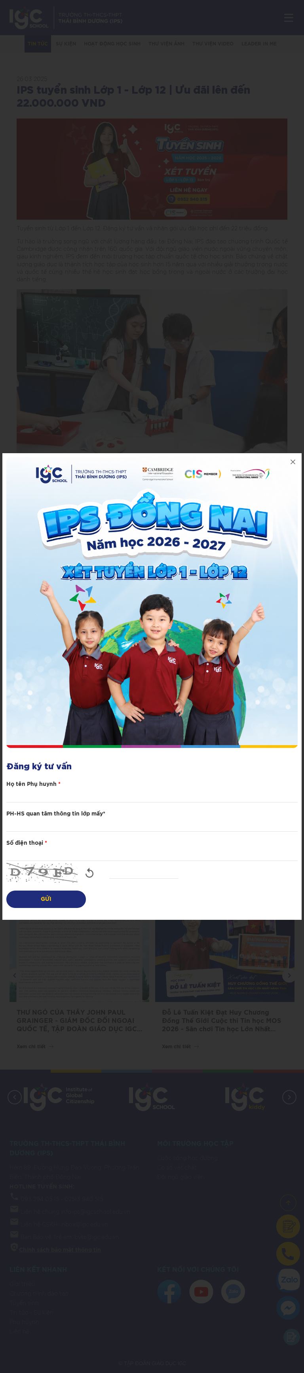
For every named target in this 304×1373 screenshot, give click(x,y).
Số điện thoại (26, 843)
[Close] (293, 462)
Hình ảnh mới (89, 873)
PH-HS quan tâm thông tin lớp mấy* (55, 814)
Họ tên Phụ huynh (33, 784)
